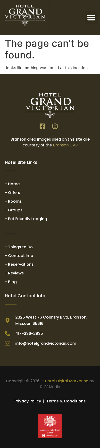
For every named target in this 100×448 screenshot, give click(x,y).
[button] (91, 17)
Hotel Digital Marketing (66, 381)
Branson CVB (65, 145)
